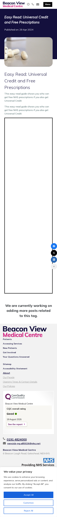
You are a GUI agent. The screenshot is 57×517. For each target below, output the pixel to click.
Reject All (28, 510)
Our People (8, 377)
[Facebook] (54, 246)
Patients (7, 339)
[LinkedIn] (54, 260)
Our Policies (9, 386)
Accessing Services (12, 343)
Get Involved (9, 352)
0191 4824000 (17, 439)
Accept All (28, 495)
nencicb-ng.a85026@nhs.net (23, 443)
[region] (28, 492)
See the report (15, 424)
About (6, 372)
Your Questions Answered (16, 357)
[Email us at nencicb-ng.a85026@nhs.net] (38, 4)
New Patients (10, 348)
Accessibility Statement (15, 368)
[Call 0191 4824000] (33, 4)
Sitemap (7, 364)
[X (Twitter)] (54, 253)
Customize (28, 502)
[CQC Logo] (15, 399)
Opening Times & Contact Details (20, 381)
